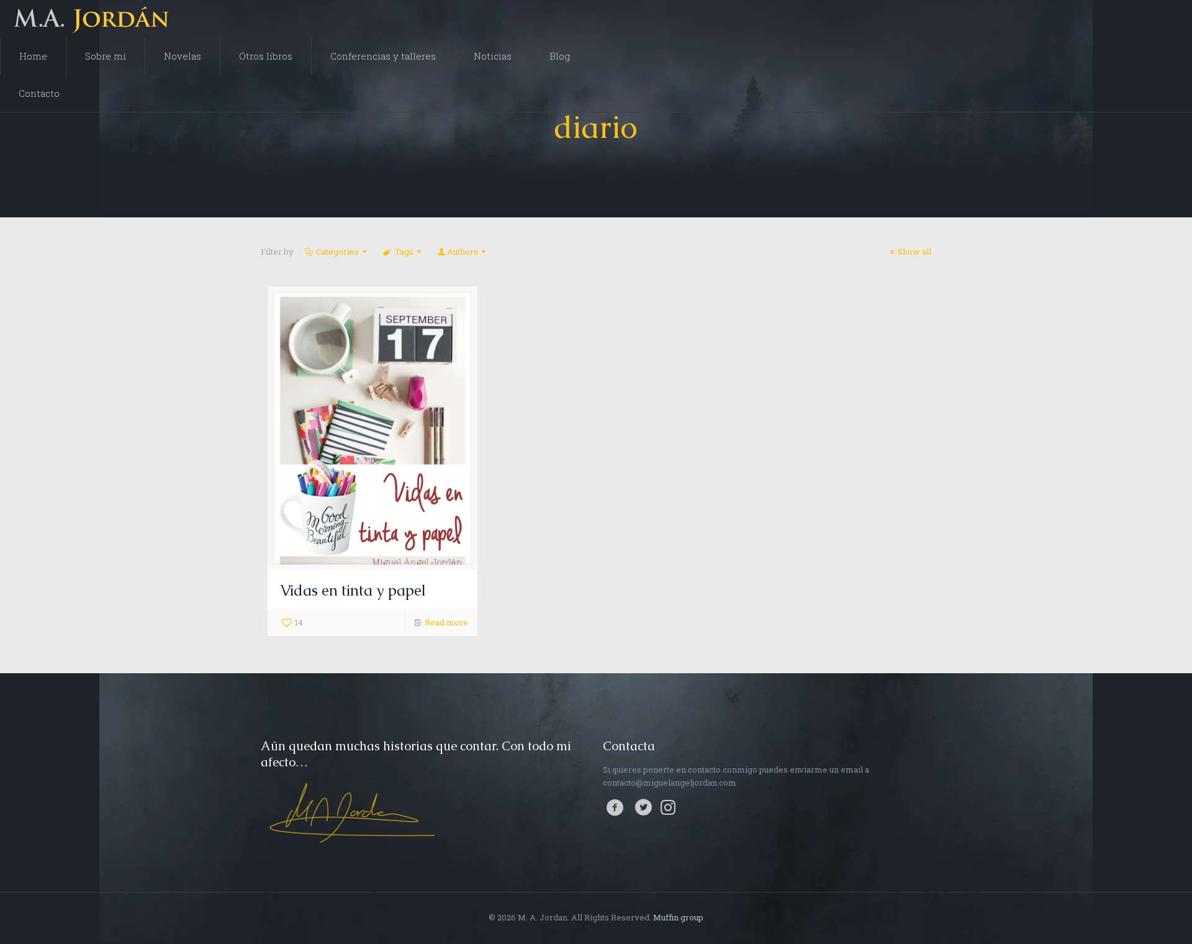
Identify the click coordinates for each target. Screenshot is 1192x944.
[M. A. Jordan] (94, 18)
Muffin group (678, 917)
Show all (914, 251)
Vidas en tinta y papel (353, 590)
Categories (337, 251)
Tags (404, 251)
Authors (462, 251)
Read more (446, 622)
